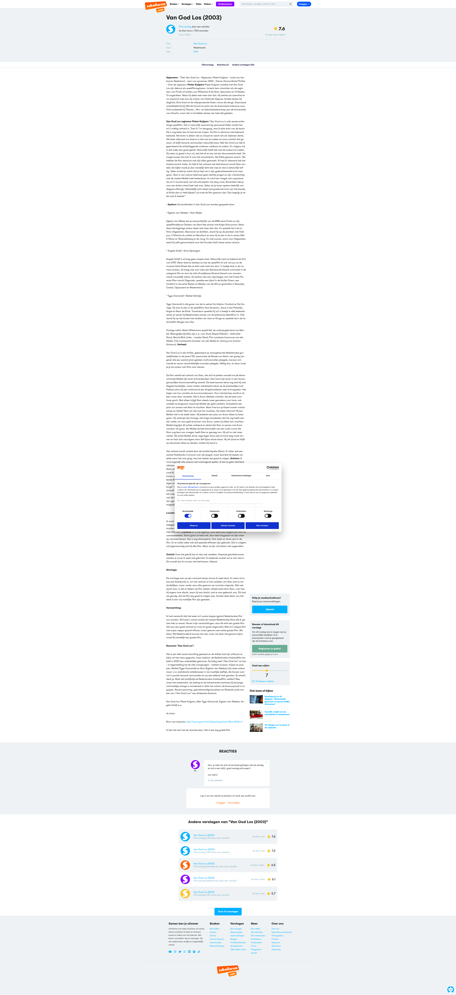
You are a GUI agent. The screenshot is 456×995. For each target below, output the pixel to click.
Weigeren (194, 525)
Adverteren (276, 946)
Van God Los (200, 43)
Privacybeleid (277, 936)
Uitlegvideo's (256, 949)
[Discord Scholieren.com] (190, 952)
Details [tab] (215, 476)
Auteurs (213, 932)
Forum (253, 946)
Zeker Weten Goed (238, 949)
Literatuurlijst (215, 942)
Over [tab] (268, 476)
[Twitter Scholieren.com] (181, 952)
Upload (270, 609)
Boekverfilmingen (217, 946)
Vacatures (276, 942)
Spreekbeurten (236, 946)
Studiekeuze (256, 939)
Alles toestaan (262, 525)
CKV (196, 51)
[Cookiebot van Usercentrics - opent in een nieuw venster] (268, 468)
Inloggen (303, 4)
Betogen (233, 939)
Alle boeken (214, 929)
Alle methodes (257, 932)
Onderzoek (276, 949)
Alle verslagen (236, 929)
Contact (275, 939)
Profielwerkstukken (238, 942)
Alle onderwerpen (258, 936)
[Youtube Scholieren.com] (171, 952)
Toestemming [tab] (188, 476)
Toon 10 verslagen (228, 911)
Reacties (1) (223, 65)
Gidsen (207, 4)
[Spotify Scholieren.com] (195, 952)
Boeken (173, 4)
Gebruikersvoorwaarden (282, 932)
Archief (254, 953)
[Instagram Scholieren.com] (176, 952)
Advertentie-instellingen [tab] (241, 476)
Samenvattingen (237, 936)
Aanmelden (234, 802)
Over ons (275, 929)
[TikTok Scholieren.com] (199, 952)
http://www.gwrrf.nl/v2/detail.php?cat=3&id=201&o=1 (214, 721)
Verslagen (187, 4)
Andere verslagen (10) (243, 65)
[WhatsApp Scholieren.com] (186, 952)
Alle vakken (255, 929)
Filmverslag (185, 26)
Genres (213, 936)
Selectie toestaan (228, 525)
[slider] (266, 670)
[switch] (214, 516)
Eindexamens (225, 4)
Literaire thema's (217, 939)
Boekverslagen (236, 932)
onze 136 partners (191, 487)
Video (199, 4)
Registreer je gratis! (270, 648)
